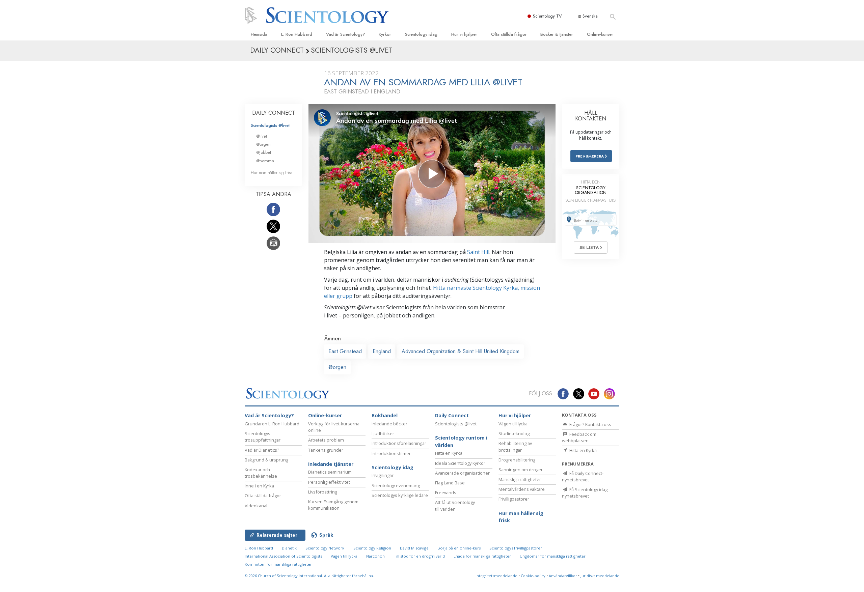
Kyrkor (385, 34)
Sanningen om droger (520, 470)
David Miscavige (414, 548)
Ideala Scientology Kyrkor (460, 463)
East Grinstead (345, 351)
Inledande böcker (389, 424)
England (382, 351)
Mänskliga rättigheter (519, 479)
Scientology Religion (372, 548)
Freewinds (445, 492)
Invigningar (383, 475)
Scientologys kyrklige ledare (400, 495)
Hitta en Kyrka (448, 453)
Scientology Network (324, 548)
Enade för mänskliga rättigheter (482, 556)
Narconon (375, 556)
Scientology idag (421, 34)
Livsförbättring (322, 492)
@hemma (265, 161)
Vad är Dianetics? (262, 450)
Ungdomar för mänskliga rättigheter (553, 556)
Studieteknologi (514, 433)
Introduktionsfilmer (391, 453)
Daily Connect (452, 415)
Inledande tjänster (330, 464)
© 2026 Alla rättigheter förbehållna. (309, 575)
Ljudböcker (383, 433)
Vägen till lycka (513, 424)
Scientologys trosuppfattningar (262, 436)
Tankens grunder (325, 450)
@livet (261, 136)
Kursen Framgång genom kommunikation (333, 505)
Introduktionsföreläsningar (399, 443)
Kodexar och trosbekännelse (261, 473)
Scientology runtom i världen (461, 441)
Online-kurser (600, 34)
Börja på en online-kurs (459, 548)
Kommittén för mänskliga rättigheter (278, 564)
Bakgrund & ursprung (266, 460)
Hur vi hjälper (464, 34)
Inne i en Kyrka (259, 486)
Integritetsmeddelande (496, 575)
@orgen (337, 367)
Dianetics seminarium (330, 472)
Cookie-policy (533, 575)
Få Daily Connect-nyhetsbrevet (582, 476)
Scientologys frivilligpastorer (515, 548)
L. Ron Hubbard (296, 34)
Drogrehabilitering (516, 460)
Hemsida (259, 34)
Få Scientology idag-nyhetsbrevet (585, 492)
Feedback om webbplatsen (579, 437)
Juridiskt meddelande (599, 575)
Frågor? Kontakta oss (589, 424)
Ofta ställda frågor (509, 34)
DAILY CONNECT (273, 113)
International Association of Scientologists (283, 556)
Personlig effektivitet (329, 482)
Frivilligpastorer (513, 499)
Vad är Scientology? (345, 34)
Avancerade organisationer (462, 473)
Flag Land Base (450, 483)
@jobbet (263, 152)
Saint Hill (478, 252)
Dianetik (289, 548)
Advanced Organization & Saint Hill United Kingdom (460, 351)
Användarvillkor (563, 575)
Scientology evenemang (396, 485)
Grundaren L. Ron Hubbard (272, 424)
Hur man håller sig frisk (272, 172)
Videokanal (256, 506)
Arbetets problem (326, 440)
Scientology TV (547, 16)
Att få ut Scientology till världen (455, 505)
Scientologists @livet (270, 125)
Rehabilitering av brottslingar (515, 446)
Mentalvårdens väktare (521, 489)
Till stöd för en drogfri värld (419, 556)
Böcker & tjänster (556, 34)
